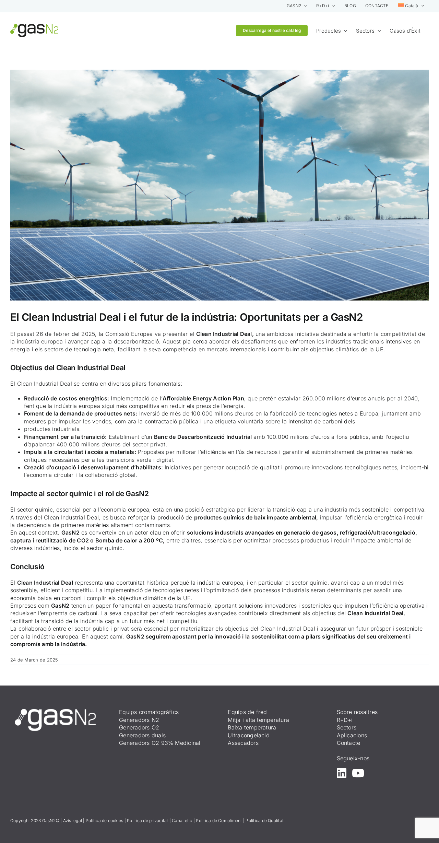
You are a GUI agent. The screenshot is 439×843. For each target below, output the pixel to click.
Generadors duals (142, 735)
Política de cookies (104, 820)
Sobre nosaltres (357, 712)
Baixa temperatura (252, 727)
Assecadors (243, 742)
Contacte (348, 742)
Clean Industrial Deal (224, 333)
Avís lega (72, 820)
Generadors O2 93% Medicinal (159, 742)
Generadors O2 (139, 727)
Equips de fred (247, 712)
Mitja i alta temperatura (258, 719)
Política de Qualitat (265, 820)
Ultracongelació (248, 735)
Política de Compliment (219, 820)
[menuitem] (411, 6)
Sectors (347, 727)
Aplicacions (352, 735)
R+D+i (345, 719)
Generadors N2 (139, 719)
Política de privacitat (147, 820)
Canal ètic (182, 820)
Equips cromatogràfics (149, 712)
